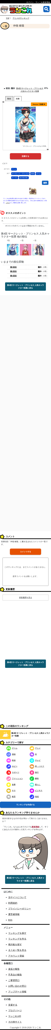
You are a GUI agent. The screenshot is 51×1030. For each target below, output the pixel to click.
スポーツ (15, 772)
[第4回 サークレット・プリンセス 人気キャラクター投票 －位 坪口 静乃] (38, 250)
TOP (7, 18)
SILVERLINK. (24, 178)
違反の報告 (14, 969)
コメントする (25, 552)
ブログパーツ (15, 1010)
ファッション (17, 778)
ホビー (14, 766)
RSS (10, 920)
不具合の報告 (15, 974)
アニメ (14, 169)
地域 (37, 797)
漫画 (14, 754)
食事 (14, 784)
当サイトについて (17, 897)
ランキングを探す (17, 933)
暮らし (38, 784)
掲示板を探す (15, 944)
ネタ (14, 790)
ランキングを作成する (25, 805)
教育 (14, 797)
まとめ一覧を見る (17, 950)
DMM (32, 173)
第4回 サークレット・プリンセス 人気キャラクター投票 (30, 734)
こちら (8, 202)
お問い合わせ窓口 (17, 986)
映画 (14, 760)
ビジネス (38, 790)
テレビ (38, 760)
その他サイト (15, 1022)
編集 (45, 183)
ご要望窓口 (14, 980)
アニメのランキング (21, 18)
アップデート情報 (17, 991)
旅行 (37, 772)
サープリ (15, 178)
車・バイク (39, 766)
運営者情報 (14, 914)
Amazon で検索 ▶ (39, 104)
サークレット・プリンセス (20, 173)
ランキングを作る (17, 939)
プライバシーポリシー (19, 908)
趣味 (37, 778)
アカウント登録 (16, 956)
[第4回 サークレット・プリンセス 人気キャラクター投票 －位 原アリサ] (25, 250)
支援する (12, 1005)
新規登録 (35, 827)
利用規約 (12, 903)
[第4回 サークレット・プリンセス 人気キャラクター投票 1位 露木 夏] (12, 250)
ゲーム (38, 173)
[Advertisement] (25, 57)
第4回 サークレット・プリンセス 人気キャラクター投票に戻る (25, 286)
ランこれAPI (14, 1016)
